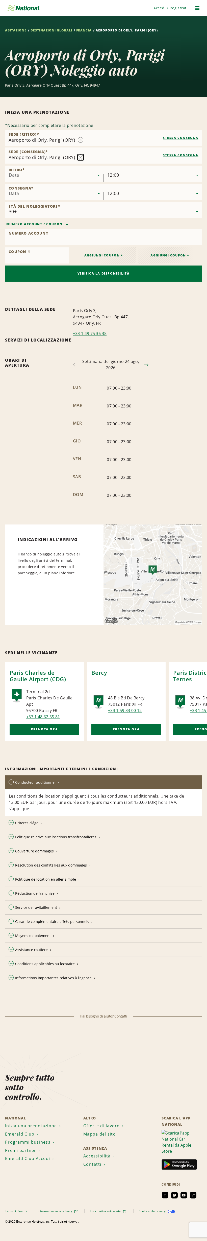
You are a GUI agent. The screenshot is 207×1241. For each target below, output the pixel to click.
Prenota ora (44, 729)
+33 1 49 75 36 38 (90, 333)
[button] (170, 8)
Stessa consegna (180, 138)
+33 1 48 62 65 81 (43, 717)
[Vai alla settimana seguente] (146, 364)
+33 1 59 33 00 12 (125, 710)
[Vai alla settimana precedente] (75, 364)
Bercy (99, 672)
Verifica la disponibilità (103, 273)
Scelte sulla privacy (152, 1211)
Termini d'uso (15, 1211)
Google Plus (193, 1195)
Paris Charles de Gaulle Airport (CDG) (38, 675)
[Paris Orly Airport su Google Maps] (153, 574)
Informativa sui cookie (105, 1211)
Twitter (174, 1195)
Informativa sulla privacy (55, 1211)
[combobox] (103, 138)
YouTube (183, 1195)
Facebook (165, 1195)
